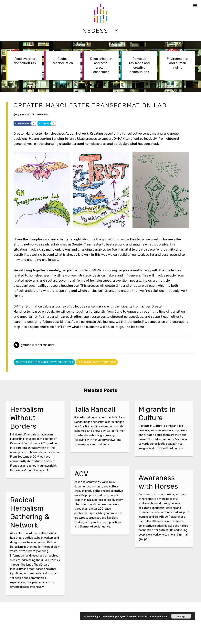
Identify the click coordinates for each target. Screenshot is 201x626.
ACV (81, 474)
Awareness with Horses (158, 482)
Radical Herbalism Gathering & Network (29, 512)
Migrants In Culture (157, 413)
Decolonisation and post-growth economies (101, 65)
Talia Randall (94, 409)
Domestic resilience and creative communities (139, 65)
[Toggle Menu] (195, 5)
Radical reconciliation (63, 61)
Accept (181, 616)
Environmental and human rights (177, 63)
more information (158, 616)
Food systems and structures (25, 61)
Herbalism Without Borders (27, 417)
